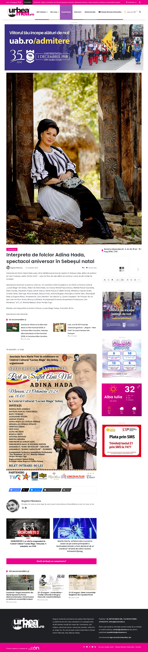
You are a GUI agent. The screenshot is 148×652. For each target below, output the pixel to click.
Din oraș (53, 12)
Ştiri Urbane (41, 12)
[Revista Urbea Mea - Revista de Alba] (20, 12)
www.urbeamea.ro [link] (74, 622)
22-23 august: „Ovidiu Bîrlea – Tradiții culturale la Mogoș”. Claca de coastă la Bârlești (50, 594)
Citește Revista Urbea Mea (110, 12)
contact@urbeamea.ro (121, 629)
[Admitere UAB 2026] (74, 47)
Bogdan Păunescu (17, 268)
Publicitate (74, 22)
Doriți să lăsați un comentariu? (51, 561)
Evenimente (66, 12)
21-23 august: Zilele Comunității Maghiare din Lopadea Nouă (55, 2)
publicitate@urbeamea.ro (117, 632)
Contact (138, 647)
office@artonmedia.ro (117, 622)
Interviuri (77, 12)
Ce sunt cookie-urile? (106, 647)
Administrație (90, 12)
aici (130, 637)
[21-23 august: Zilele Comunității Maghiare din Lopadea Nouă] (83, 582)
